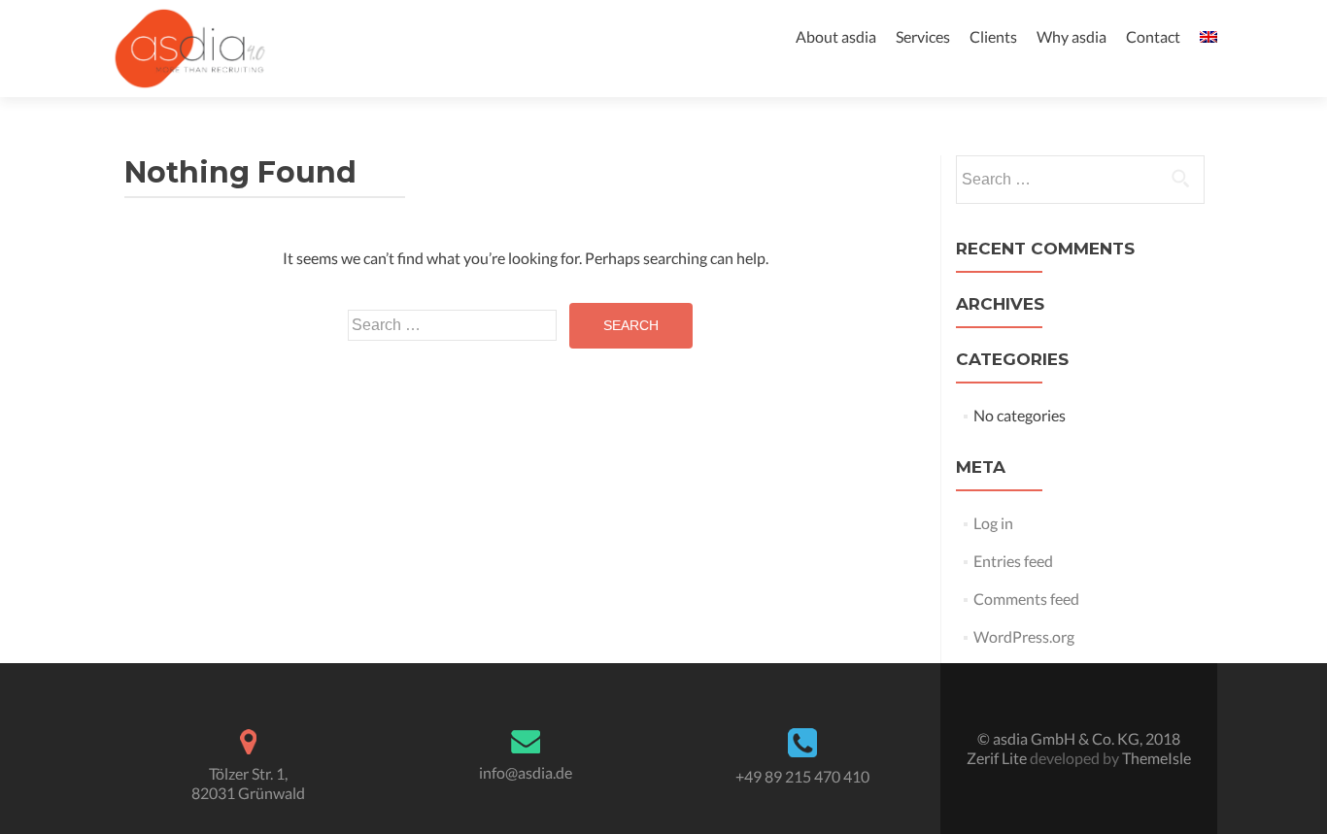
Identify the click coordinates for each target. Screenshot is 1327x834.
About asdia (836, 36)
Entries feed (1013, 560)
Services (923, 36)
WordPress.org (1023, 636)
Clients (993, 36)
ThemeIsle (1156, 758)
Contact (1153, 36)
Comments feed (1026, 598)
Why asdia (1071, 36)
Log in (993, 523)
